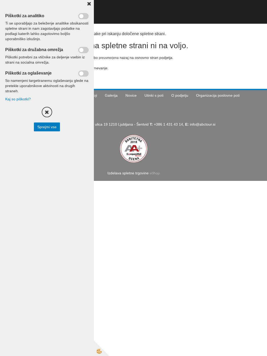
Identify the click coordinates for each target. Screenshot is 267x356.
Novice (131, 95)
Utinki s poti (153, 95)
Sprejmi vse (47, 127)
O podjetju (179, 95)
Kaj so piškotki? (18, 99)
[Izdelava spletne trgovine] (155, 173)
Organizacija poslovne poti (218, 95)
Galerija (111, 95)
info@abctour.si (202, 124)
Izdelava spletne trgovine (128, 173)
